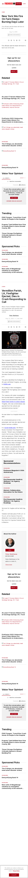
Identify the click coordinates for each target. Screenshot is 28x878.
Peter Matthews (14, 315)
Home (3, 12)
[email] (19, 40)
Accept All (14, 874)
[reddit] (16, 40)
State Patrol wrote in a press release (13, 401)
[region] (14, 182)
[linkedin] (11, 40)
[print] (25, 40)
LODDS (3, 286)
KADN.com (7, 384)
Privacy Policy (16, 870)
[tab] (6, 178)
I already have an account (14, 201)
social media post (10, 427)
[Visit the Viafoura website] (22, 185)
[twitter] (14, 40)
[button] (3, 4)
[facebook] (8, 40)
